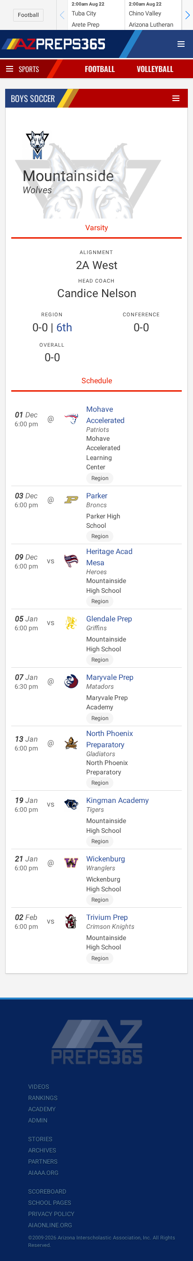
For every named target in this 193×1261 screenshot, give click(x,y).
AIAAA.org (43, 1172)
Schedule (97, 380)
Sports (29, 69)
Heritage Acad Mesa (109, 561)
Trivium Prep (110, 922)
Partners (43, 1161)
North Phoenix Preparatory (109, 743)
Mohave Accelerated (105, 419)
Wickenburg (105, 863)
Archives (42, 1150)
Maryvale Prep (110, 682)
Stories (40, 1139)
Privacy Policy (51, 1213)
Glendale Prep (109, 623)
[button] (187, 15)
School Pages (49, 1202)
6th (64, 327)
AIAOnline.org (50, 1225)
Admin (37, 1120)
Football (28, 15)
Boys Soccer (33, 98)
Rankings (43, 1097)
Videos (38, 1086)
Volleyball (155, 68)
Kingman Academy (117, 805)
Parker (96, 500)
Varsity (96, 227)
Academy (42, 1109)
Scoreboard (47, 1191)
